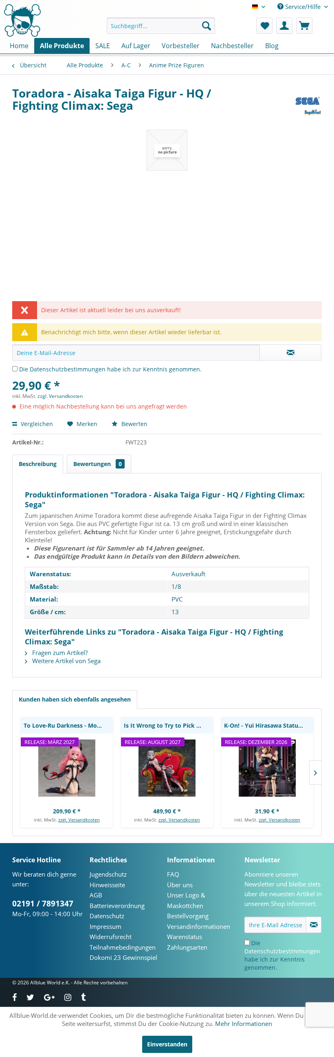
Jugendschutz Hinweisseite (108, 879)
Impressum (105, 926)
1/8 (176, 586)
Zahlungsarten (187, 947)
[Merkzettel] (264, 26)
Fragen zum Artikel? (59, 652)
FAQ (173, 874)
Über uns (180, 885)
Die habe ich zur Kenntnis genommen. (110, 369)
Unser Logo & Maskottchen (186, 900)
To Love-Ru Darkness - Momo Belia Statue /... (68, 725)
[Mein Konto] (284, 26)
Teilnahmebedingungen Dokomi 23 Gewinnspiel (123, 952)
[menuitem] (161, 26)
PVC (176, 599)
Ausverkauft (188, 574)
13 (175, 612)
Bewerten (133, 424)
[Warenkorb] (304, 26)
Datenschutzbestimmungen (67, 369)
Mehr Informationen (243, 1023)
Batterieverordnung (117, 906)
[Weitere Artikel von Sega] (307, 101)
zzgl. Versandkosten (60, 396)
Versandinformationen (198, 926)
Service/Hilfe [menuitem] (302, 6)
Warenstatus (184, 937)
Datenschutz (107, 916)
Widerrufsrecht (111, 937)
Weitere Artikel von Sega (66, 661)
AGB (96, 895)
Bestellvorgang (188, 916)
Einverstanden (167, 1044)
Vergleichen (36, 424)
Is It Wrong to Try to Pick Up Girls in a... (168, 725)
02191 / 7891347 (42, 903)
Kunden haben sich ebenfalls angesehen (75, 699)
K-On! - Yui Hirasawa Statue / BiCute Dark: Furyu (268, 725)
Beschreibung (38, 464)
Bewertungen (97, 464)
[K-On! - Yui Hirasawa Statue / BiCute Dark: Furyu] (267, 768)
